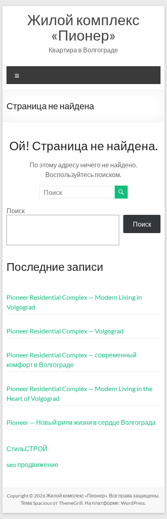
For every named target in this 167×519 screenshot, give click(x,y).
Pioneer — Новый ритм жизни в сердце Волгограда (81, 422)
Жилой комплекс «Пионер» (83, 27)
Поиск (15, 210)
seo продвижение (32, 464)
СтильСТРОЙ (26, 448)
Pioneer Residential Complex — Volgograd (65, 331)
